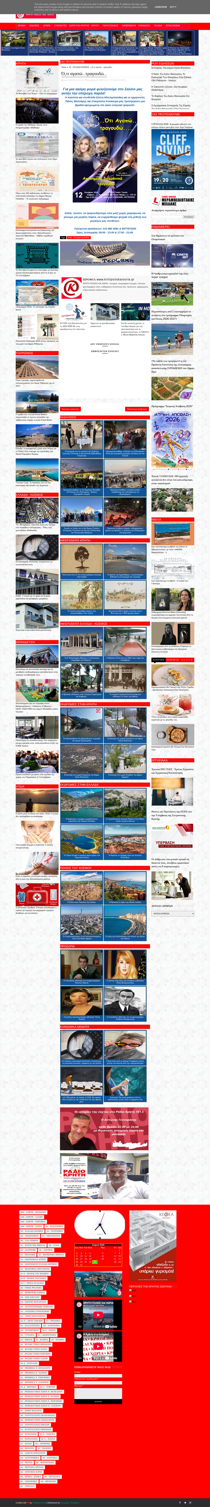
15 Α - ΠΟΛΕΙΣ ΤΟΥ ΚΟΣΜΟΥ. (35, 1274)
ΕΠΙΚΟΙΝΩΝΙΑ (173, 25)
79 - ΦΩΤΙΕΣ (27, 1462)
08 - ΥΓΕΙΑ (54, 1245)
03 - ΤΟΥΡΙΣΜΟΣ (55, 1231)
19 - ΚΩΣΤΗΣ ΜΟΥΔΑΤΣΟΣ (33, 1302)
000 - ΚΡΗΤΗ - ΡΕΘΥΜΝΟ (33, 1222)
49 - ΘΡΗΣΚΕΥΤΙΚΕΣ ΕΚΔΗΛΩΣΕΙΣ (37, 1420)
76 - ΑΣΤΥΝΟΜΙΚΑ (30, 1458)
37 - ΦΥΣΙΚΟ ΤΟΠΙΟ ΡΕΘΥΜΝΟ (36, 1354)
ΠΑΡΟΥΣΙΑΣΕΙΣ (110, 25)
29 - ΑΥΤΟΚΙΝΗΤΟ (30, 1330)
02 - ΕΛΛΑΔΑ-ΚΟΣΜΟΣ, (116, 80)
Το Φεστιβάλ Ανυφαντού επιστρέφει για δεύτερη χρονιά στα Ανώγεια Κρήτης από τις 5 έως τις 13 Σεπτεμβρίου (37, 273)
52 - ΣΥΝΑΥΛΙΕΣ (28, 1434)
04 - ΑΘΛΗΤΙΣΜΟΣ (30, 1236)
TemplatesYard (39, 1503)
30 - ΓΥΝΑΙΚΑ (28, 1335)
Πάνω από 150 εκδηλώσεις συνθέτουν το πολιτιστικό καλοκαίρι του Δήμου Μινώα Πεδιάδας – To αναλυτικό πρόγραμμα (34, 196)
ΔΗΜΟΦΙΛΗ (173, 660)
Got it (173, 7)
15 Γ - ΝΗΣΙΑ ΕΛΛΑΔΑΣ (32, 1283)
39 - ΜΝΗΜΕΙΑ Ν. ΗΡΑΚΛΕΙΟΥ (36, 1368)
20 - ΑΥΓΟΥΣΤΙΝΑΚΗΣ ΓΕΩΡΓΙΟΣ (37, 1307)
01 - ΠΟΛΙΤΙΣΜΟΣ (54, 1226)
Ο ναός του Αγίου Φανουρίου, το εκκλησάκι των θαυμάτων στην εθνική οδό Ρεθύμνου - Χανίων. (42, 50)
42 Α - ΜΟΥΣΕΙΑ (29, 1387)
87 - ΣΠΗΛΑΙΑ (28, 1486)
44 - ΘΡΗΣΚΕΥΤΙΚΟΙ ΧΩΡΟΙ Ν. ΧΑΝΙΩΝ (40, 1396)
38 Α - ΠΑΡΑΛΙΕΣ (29, 1363)
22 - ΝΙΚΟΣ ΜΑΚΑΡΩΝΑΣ (33, 1316)
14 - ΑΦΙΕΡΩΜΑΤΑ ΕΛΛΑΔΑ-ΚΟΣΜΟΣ (39, 1264)
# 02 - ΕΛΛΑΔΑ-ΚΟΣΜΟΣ (79, 238)
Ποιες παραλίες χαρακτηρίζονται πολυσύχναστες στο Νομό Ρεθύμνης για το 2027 (35, 383)
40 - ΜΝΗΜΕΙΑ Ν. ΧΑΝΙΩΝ (34, 1373)
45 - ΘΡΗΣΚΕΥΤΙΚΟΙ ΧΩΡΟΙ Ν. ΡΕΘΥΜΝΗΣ (41, 1401)
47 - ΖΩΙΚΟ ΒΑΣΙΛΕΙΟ (31, 1411)
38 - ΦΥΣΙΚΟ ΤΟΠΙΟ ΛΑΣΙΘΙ (34, 1359)
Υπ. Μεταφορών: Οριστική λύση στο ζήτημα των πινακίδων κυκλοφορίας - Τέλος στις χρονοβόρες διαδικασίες (35, 527)
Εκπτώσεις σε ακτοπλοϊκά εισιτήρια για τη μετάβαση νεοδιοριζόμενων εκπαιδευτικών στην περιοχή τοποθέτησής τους (37, 672)
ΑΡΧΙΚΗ (22, 25)
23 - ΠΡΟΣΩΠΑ (53, 1321)
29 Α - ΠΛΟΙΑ (49, 1330)
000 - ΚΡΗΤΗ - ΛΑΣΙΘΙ (32, 1217)
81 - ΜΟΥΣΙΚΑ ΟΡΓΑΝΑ (32, 1467)
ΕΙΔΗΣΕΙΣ (34, 25)
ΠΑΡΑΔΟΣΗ (144, 25)
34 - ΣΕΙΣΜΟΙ (57, 1340)
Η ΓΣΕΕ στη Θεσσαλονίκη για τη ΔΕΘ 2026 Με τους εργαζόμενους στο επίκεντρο (73, 326)
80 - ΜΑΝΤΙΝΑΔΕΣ (45, 1462)
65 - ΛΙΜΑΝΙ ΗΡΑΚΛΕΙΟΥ (33, 1453)
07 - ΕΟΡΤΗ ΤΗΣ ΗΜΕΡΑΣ (33, 1245)
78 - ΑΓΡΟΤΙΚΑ (50, 1458)
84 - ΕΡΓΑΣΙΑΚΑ (52, 1477)
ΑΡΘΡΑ (46, 25)
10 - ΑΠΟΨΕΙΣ (46, 1250)
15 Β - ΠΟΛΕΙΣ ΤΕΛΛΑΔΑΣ (33, 1278)
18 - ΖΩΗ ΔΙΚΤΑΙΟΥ (30, 1297)
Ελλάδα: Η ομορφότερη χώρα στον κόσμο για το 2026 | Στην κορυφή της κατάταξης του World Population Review (36, 451)
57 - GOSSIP (26, 1444)
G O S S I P (187, 660)
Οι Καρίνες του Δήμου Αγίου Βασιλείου (13, 49)
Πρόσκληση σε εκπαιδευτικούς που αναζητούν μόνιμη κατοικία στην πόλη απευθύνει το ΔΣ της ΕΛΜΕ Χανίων (37, 743)
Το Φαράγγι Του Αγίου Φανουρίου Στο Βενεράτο (95, 49)
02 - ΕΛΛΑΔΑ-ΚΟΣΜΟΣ (79, 67)
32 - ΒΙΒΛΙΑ (26, 1340)
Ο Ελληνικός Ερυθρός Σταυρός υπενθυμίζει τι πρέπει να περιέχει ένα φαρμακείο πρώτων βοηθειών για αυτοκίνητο (36, 910)
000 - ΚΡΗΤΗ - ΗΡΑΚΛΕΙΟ (33, 1212)
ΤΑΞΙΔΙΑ (158, 25)
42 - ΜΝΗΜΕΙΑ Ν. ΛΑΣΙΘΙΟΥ (35, 1382)
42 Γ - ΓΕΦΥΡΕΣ (47, 1387)
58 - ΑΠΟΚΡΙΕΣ (42, 1444)
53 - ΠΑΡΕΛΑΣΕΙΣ (29, 1439)
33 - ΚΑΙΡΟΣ (42, 1340)
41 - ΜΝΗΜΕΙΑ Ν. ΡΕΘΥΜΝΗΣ (35, 1378)
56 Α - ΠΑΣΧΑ (48, 1439)
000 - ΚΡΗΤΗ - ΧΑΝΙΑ (31, 1226)
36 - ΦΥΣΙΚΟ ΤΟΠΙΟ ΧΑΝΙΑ (34, 1349)
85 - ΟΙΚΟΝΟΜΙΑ (29, 1481)
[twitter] (186, 1503)
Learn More (161, 7)
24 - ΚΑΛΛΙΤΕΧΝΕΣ (30, 1326)
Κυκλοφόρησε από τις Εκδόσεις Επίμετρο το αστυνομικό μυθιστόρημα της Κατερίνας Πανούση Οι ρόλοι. (171, 649)
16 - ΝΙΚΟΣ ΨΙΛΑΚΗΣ (31, 1288)
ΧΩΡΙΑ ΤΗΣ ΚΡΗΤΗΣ (79, 25)
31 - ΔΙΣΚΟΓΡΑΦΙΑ (47, 1335)
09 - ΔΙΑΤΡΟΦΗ (28, 1250)
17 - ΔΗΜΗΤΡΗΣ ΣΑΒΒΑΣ (33, 1293)
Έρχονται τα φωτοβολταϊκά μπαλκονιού (103, 324)
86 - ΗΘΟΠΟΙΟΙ (48, 1481)
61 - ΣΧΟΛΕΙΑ (44, 1448)
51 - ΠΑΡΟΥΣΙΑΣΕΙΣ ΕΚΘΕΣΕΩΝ (36, 1429)
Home (63, 67)
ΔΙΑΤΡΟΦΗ (158, 660)
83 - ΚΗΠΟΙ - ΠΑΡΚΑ (31, 1477)
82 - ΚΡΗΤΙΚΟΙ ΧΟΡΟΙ (31, 1472)
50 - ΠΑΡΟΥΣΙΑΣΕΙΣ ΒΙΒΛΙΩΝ (35, 1425)
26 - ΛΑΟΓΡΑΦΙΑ (51, 1326)
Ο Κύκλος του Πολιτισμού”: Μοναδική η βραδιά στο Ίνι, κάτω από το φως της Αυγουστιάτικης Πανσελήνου (180, 51)
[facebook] (181, 1503)
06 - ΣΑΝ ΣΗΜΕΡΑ (29, 1241)
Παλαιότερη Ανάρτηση (137, 409)
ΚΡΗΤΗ (95, 25)
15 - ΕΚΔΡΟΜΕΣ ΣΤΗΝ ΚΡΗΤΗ (35, 1269)
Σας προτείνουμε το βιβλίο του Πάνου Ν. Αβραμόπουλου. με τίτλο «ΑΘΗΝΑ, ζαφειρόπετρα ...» (169, 549)
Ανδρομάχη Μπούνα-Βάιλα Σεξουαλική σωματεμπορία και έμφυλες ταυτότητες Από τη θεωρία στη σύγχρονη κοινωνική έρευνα (172, 615)
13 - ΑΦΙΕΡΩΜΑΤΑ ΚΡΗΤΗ (33, 1259)
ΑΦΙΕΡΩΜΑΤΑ (129, 25)
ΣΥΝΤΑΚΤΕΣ (60, 25)
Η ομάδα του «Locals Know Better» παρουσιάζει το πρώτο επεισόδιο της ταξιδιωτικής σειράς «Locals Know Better (34, 417)
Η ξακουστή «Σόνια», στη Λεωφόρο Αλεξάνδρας (67, 49)
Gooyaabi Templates (70, 1503)
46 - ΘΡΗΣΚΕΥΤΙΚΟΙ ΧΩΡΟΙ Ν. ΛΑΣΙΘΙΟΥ (41, 1406)
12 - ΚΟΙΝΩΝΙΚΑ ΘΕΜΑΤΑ (51, 1255)
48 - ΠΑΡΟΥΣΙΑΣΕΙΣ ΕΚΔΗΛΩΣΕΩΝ (38, 1415)
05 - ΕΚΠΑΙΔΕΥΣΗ (51, 1236)
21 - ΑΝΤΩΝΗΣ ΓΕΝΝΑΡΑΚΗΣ (35, 1311)
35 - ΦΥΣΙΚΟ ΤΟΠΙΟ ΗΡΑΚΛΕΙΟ (36, 1344)
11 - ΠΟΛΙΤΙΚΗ (28, 1255)
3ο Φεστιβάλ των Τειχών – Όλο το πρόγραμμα (36, 93)
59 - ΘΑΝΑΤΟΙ (27, 1448)
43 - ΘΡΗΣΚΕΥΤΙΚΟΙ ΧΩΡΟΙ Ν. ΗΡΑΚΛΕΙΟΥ (42, 1392)
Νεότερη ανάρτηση (70, 409)
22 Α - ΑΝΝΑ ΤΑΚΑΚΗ (32, 1321)
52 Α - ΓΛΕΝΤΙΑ (47, 1434)
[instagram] (191, 1503)
